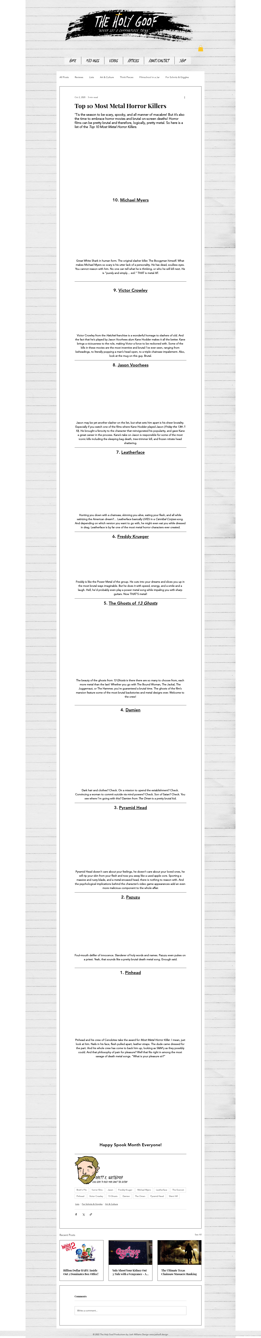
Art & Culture (107, 77)
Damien (126, 1196)
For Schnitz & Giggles (177, 77)
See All (198, 1234)
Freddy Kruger (125, 1189)
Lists (91, 77)
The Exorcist (178, 1189)
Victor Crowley (96, 1196)
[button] (200, 48)
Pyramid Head (157, 1196)
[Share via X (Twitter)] (83, 1214)
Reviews (79, 77)
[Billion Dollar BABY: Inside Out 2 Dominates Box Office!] (81, 1252)
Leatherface (161, 1189)
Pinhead (80, 1196)
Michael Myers (144, 1189)
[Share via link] (90, 1214)
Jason (110, 1189)
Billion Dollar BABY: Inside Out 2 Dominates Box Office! (80, 1272)
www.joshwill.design (158, 1334)
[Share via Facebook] (76, 1214)
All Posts (64, 77)
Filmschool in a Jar (149, 77)
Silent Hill (173, 1196)
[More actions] (184, 97)
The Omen (140, 1196)
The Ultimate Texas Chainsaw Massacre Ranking (179, 1272)
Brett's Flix (82, 1189)
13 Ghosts (113, 1196)
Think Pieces (126, 77)
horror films (97, 1189)
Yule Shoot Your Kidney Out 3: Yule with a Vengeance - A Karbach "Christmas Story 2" (130, 1272)
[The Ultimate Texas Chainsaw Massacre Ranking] (179, 1252)
